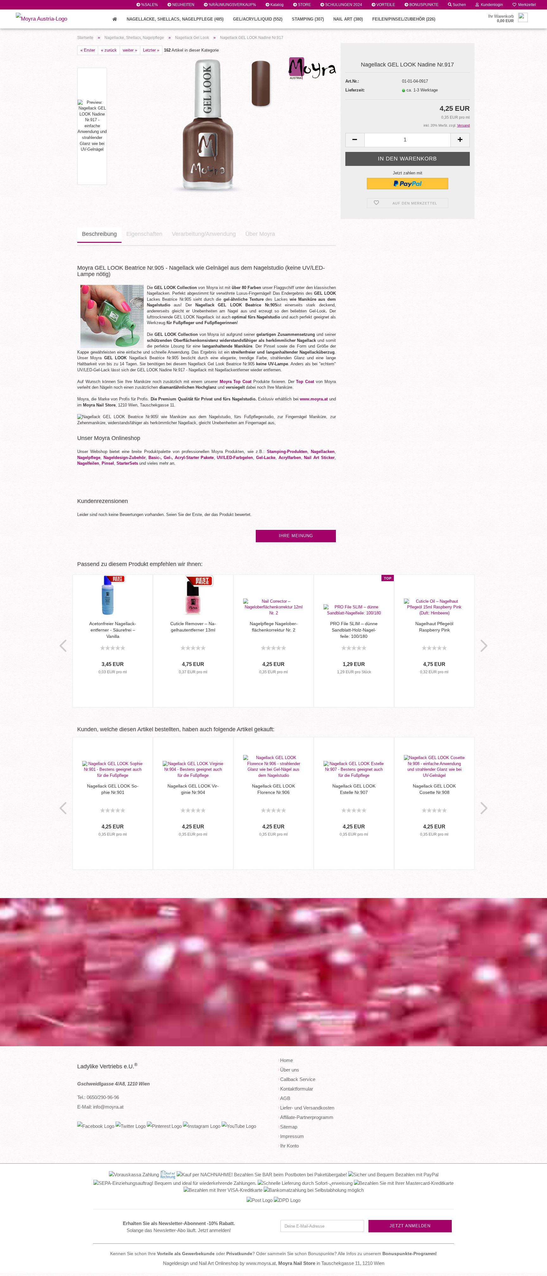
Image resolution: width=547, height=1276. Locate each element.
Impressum (292, 1136)
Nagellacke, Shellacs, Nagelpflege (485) (175, 19)
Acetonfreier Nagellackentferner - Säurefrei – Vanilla (112, 630)
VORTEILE (385, 5)
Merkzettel (526, 5)
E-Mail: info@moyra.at (100, 1106)
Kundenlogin (491, 5)
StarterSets (127, 463)
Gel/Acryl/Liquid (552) (257, 19)
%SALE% (149, 5)
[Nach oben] (529, 1266)
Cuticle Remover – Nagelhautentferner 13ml (193, 626)
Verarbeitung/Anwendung (204, 234)
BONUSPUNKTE (423, 5)
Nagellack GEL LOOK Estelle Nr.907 (353, 789)
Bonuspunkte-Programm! (409, 1253)
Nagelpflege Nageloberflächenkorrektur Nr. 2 (274, 626)
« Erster (87, 50)
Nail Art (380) (348, 19)
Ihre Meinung (296, 535)
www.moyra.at (314, 399)
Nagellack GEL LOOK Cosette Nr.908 (434, 789)
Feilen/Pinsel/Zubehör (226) (403, 19)
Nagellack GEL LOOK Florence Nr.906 (273, 789)
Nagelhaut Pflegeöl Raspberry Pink (434, 626)
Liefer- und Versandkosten (307, 1107)
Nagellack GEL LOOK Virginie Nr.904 (193, 789)
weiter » (130, 50)
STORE (304, 5)
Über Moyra (260, 234)
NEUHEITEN (182, 5)
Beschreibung (99, 234)
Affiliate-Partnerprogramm (306, 1117)
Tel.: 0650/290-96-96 (98, 1097)
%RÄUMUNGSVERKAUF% (232, 5)
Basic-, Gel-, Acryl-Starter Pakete (181, 457)
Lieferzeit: (355, 90)
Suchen (459, 5)
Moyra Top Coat (236, 381)
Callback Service (297, 1079)
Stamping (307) (308, 19)
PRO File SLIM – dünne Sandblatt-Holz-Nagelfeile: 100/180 (354, 630)
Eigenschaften (144, 234)
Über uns (289, 1069)
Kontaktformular (296, 1088)
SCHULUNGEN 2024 (343, 5)
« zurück (109, 50)
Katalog (276, 5)
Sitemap (288, 1126)
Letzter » (151, 50)
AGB (285, 1098)
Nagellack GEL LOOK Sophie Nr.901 (112, 789)
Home (286, 1060)
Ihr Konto (289, 1145)
